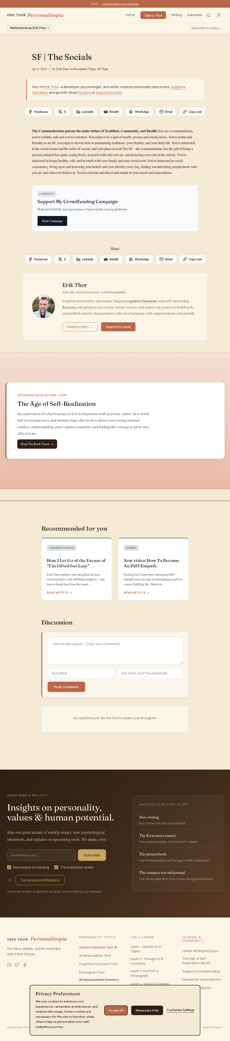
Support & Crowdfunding (201, 971)
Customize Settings (181, 1010)
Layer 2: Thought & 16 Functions (147, 961)
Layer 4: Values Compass (149, 984)
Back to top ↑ (213, 1027)
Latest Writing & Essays (200, 951)
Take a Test (153, 15)
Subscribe (194, 15)
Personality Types (84, 69)
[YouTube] (9, 965)
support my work (109, 92)
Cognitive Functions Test (98, 964)
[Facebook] (24, 965)
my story (84, 92)
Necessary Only (147, 1010)
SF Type (102, 69)
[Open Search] (208, 15)
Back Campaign (52, 221)
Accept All (116, 1010)
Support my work (118, 327)
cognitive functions (142, 301)
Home (130, 15)
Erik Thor (62, 69)
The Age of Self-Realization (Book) (196, 960)
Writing (176, 15)
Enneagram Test (92, 972)
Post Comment (66, 686)
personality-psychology (120, 4)
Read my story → (80, 327)
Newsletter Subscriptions (201, 979)
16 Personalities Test (95, 955)
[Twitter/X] (17, 965)
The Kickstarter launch (77, 867)
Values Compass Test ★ (98, 947)
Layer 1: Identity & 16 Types (145, 948)
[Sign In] (219, 15)
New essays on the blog (31, 867)
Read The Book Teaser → (37, 444)
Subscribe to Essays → (207, 28)
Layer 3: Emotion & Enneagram (144, 973)
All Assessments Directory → (99, 981)
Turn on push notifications (40, 880)
